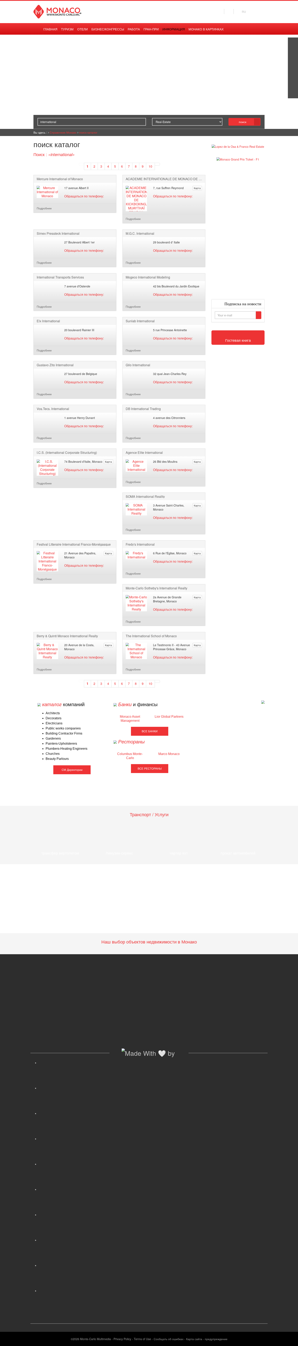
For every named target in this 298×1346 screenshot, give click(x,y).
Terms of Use (142, 1339)
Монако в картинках (206, 29)
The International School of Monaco (151, 636)
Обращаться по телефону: (84, 196)
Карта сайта (194, 1339)
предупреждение (216, 1339)
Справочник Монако (63, 132)
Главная (50, 29)
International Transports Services (60, 277)
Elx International (48, 321)
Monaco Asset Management (130, 718)
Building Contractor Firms (64, 733)
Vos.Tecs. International (53, 409)
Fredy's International (140, 544)
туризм (67, 29)
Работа (134, 29)
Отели (82, 29)
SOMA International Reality (145, 496)
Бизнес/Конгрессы (107, 29)
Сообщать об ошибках (168, 1339)
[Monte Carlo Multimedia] (263, 702)
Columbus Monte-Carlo (130, 756)
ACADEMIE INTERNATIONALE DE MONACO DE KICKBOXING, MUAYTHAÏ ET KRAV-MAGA (164, 179)
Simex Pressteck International (58, 233)
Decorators (53, 718)
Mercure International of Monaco (60, 179)
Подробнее (44, 208)
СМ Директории (72, 769)
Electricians (54, 723)
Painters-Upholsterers (61, 743)
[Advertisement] (238, 230)
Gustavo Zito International (55, 365)
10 (150, 166)
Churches (53, 753)
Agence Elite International (144, 452)
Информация (173, 29)
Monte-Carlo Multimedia (95, 1339)
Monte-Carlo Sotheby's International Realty (156, 588)
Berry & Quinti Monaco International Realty (67, 636)
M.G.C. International (140, 233)
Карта (197, 188)
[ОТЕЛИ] (293, 83)
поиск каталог (88, 132)
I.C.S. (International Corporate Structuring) (67, 452)
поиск (242, 122)
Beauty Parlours (57, 758)
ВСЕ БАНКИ (150, 731)
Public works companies (63, 728)
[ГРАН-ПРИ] (293, 93)
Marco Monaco (169, 754)
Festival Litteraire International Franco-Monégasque (74, 544)
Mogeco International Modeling (148, 277)
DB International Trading (143, 409)
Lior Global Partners (169, 716)
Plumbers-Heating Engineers (66, 748)
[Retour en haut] (289, 1338)
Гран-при (151, 29)
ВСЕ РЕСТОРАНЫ (150, 768)
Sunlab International (140, 321)
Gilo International (138, 365)
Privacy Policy (122, 1339)
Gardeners (53, 738)
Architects (53, 713)
